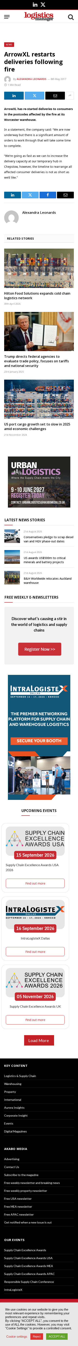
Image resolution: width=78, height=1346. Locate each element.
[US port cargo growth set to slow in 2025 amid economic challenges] (39, 399)
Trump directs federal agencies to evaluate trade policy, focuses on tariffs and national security (36, 361)
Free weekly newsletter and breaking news (32, 1183)
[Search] (70, 16)
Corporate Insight (16, 1115)
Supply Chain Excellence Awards (25, 1250)
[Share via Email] (55, 96)
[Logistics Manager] (39, 17)
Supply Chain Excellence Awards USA (28, 1258)
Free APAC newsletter (19, 1214)
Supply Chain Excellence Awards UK (35, 1006)
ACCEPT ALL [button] (57, 1336)
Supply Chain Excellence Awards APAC (29, 1274)
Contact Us (11, 1167)
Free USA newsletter (18, 1198)
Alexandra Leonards (32, 79)
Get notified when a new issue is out (28, 1222)
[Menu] (7, 16)
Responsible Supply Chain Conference (29, 1281)
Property (10, 1091)
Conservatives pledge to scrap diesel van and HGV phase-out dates (48, 539)
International (12, 1099)
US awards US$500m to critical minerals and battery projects (45, 560)
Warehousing (12, 1084)
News (9, 44)
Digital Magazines (15, 1131)
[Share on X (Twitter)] (34, 96)
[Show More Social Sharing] (70, 96)
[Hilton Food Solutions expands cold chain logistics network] (39, 268)
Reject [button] (37, 1336)
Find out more (35, 883)
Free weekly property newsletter (25, 1190)
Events (8, 1123)
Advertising (11, 1159)
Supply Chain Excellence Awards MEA (28, 1266)
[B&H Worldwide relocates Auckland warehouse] (12, 577)
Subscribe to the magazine (21, 1175)
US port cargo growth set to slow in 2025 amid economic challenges (37, 426)
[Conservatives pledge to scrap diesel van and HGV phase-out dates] (12, 536)
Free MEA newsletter (18, 1206)
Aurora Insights (14, 1107)
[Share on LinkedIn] (14, 96)
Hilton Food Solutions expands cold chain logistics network (37, 295)
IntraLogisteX (13, 1289)
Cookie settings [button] (16, 1336)
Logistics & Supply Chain (20, 1076)
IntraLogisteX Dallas (35, 938)
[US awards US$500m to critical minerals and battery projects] (12, 557)
